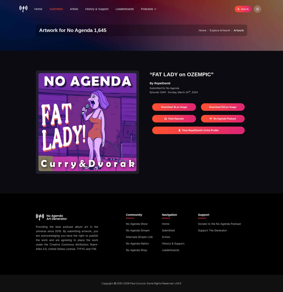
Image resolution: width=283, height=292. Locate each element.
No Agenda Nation (137, 243)
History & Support (96, 9)
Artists (74, 9)
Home (38, 9)
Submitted (56, 9)
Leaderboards (125, 9)
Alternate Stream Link (139, 237)
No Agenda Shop (136, 250)
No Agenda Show (137, 223)
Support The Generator (212, 230)
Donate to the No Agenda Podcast (219, 223)
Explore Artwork (220, 30)
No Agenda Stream (138, 230)
